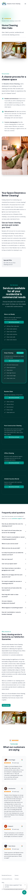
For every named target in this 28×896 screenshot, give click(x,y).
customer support (16, 518)
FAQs (3, 882)
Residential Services (6, 875)
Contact (17, 879)
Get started (6, 705)
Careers (16, 875)
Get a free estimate (14, 322)
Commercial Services (7, 879)
